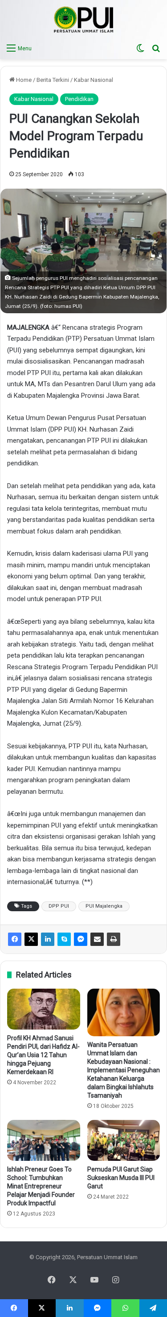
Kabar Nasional (93, 80)
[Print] (113, 939)
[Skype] (64, 939)
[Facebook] (14, 939)
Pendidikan (79, 99)
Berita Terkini (53, 80)
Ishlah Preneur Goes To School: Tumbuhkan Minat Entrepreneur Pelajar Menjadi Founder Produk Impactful (41, 1186)
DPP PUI (59, 906)
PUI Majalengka (104, 906)
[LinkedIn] (47, 939)
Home (23, 80)
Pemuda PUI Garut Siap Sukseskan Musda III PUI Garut (121, 1178)
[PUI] (83, 19)
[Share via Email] (97, 939)
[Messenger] (80, 939)
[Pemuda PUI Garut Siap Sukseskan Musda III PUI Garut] (123, 1140)
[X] (31, 939)
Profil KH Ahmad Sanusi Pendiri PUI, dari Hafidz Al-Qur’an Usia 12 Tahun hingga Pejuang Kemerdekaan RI (43, 1054)
